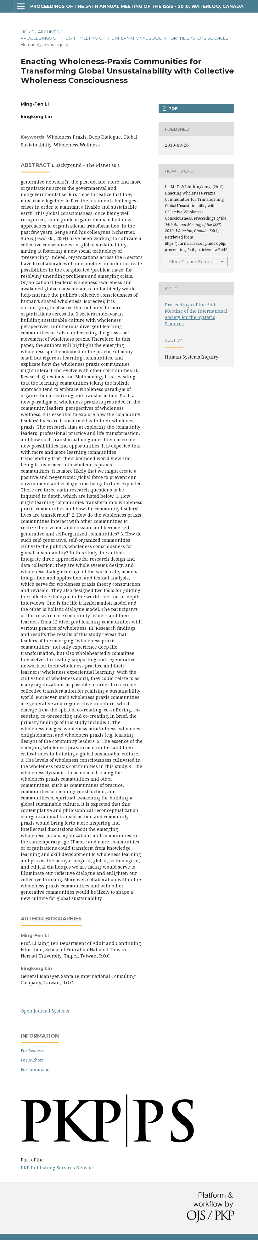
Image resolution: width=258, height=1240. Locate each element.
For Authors (32, 1060)
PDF (172, 108)
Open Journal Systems (45, 1011)
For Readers (32, 1050)
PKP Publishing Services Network (58, 1168)
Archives (48, 31)
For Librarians (35, 1069)
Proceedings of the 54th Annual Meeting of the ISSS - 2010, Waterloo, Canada (137, 6)
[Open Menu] (20, 6)
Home (27, 31)
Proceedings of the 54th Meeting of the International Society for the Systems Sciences (124, 38)
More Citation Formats (192, 261)
